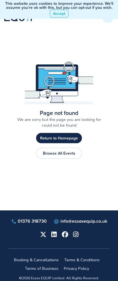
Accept (59, 13)
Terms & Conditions (82, 260)
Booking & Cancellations (36, 260)
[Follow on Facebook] (64, 233)
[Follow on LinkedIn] (53, 233)
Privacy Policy (76, 268)
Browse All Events (59, 153)
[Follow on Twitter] (42, 233)
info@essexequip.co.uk (83, 221)
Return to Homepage (59, 138)
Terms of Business (41, 268)
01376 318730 (32, 221)
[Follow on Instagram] (75, 233)
